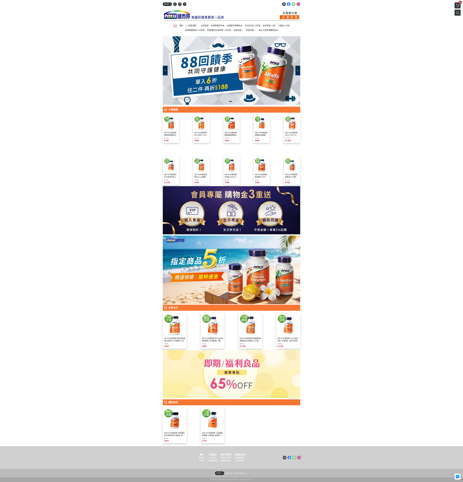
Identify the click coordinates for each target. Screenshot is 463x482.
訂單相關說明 (213, 460)
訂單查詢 (212, 458)
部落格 (201, 460)
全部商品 (212, 455)
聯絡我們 (201, 458)
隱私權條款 (240, 460)
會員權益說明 (240, 455)
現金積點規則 (240, 458)
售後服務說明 (226, 460)
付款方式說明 (226, 455)
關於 (202, 455)
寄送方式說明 (226, 458)
